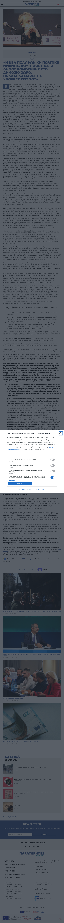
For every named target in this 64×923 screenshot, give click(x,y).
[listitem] (32, 456)
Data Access (32, 489)
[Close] (60, 433)
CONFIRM (20, 483)
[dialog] (32, 461)
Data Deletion (22, 489)
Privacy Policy (41, 489)
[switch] (52, 460)
